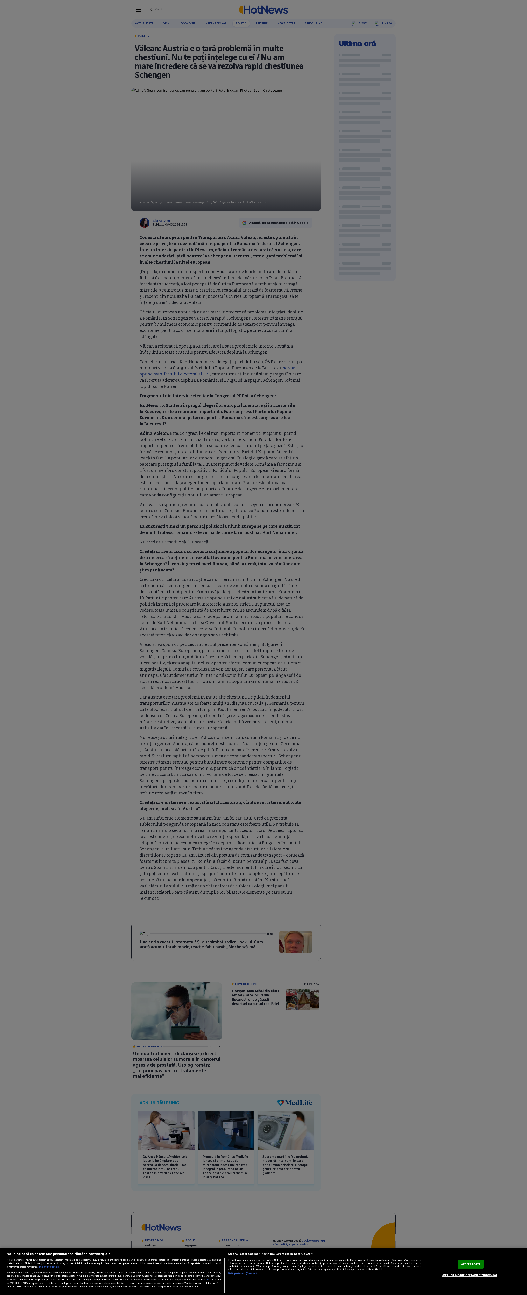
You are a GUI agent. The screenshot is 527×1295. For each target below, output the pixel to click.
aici (208, 1279)
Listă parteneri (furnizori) (242, 1273)
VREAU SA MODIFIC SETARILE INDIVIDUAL (469, 1275)
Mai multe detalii (49, 1266)
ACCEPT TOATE (470, 1264)
